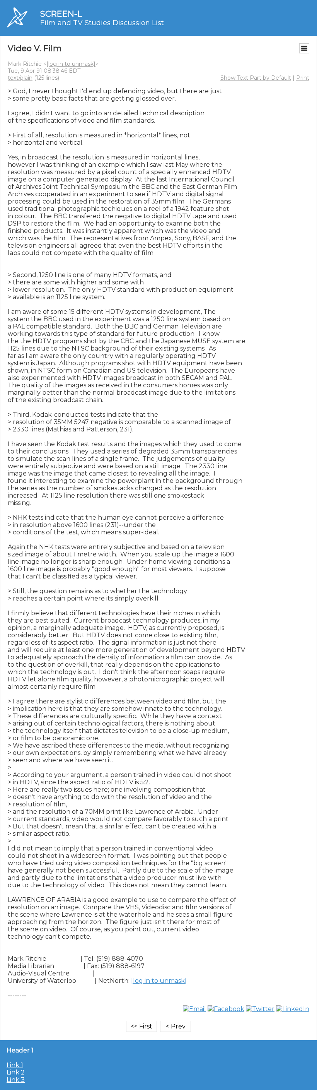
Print (302, 77)
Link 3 (16, 1079)
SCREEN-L (61, 14)
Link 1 (15, 1065)
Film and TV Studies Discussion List (102, 23)
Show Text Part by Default (255, 77)
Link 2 (16, 1072)
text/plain (20, 77)
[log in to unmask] (70, 63)
